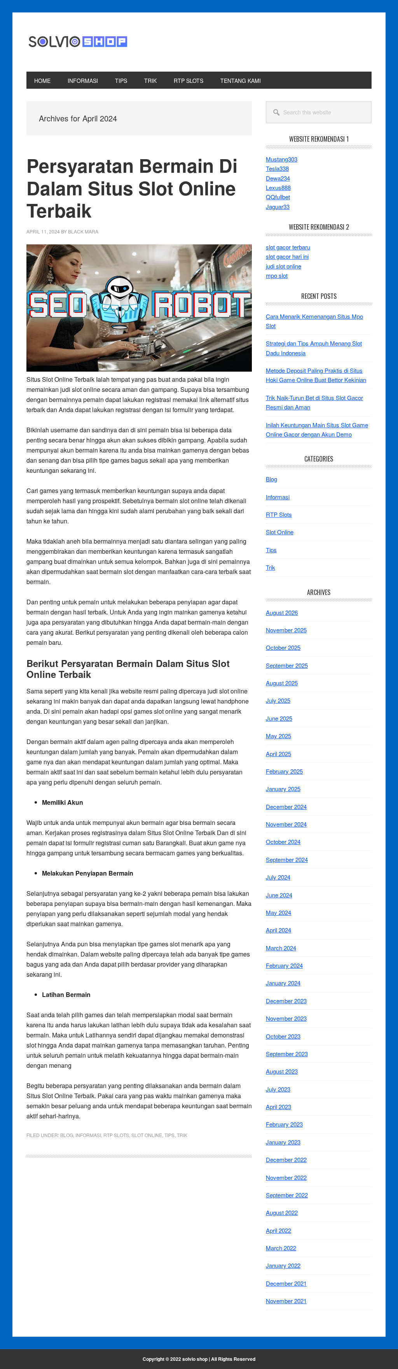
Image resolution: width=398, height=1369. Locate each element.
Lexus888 (278, 187)
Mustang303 (281, 159)
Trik (182, 1135)
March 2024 (281, 948)
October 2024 (283, 841)
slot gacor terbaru (288, 247)
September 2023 (287, 1054)
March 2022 (281, 1248)
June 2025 (279, 718)
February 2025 (284, 771)
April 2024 (278, 930)
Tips (169, 1135)
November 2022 (286, 1177)
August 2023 (282, 1071)
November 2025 (286, 630)
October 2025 (283, 647)
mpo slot (277, 275)
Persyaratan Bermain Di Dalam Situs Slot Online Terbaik (131, 187)
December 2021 (286, 1283)
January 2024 (283, 983)
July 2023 (278, 1089)
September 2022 (287, 1195)
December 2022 (286, 1159)
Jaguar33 (278, 206)
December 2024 (286, 806)
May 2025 (278, 736)
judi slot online (283, 266)
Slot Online (146, 1135)
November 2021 (286, 1301)
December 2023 (286, 1001)
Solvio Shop (78, 42)
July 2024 (278, 877)
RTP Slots (116, 1135)
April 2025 (278, 753)
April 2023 (278, 1106)
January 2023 (283, 1142)
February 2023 (284, 1124)
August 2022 (282, 1212)
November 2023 (286, 1018)
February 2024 (284, 965)
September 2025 (287, 665)
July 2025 (278, 700)
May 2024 (278, 912)
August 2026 (282, 612)
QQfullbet (278, 197)
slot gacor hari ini (287, 256)
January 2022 (283, 1265)
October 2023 (283, 1036)
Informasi (88, 1135)
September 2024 (287, 859)
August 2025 (282, 683)
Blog (66, 1135)
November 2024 (286, 824)
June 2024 (279, 895)
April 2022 (278, 1230)
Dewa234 (278, 178)
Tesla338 (277, 168)
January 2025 (283, 789)
